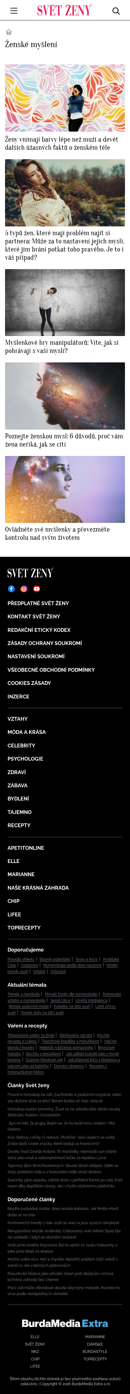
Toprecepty (24, 928)
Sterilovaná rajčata (75, 1035)
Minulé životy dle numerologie (71, 994)
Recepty (19, 825)
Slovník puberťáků (54, 959)
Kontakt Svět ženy (34, 617)
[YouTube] (36, 589)
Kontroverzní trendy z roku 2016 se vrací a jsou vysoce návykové (63, 1223)
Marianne (21, 874)
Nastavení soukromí (36, 656)
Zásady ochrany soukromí (45, 643)
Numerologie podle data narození (72, 965)
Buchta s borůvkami (43, 1054)
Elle (14, 861)
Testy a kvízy (86, 959)
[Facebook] (11, 589)
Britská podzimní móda (29, 1006)
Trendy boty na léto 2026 (42, 1013)
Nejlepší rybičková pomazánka (66, 1047)
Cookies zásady (29, 683)
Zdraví (17, 772)
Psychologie (25, 759)
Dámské (95, 1344)
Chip (14, 901)
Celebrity (21, 746)
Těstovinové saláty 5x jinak (31, 1035)
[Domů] (65, 9)
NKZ (35, 1351)
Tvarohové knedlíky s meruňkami (70, 1041)
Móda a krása (27, 732)
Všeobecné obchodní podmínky (51, 670)
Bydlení (18, 799)
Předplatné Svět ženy (38, 603)
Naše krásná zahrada (38, 888)
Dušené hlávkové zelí (44, 1060)
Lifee (14, 915)
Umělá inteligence (91, 1000)
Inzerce (18, 697)
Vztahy (18, 719)
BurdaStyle (95, 1351)
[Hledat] (116, 9)
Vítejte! (39, 971)
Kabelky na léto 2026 (72, 1006)
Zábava (17, 786)
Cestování (29, 965)
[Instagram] (24, 589)
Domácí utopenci (69, 1066)
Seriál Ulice (60, 1000)
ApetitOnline (26, 848)
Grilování (58, 971)
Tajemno (20, 812)
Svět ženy (35, 1344)
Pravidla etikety (21, 959)
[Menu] (14, 10)
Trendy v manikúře (24, 994)
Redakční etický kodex (39, 630)
